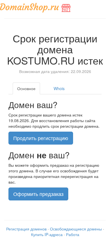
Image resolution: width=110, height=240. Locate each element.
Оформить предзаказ (38, 193)
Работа (72, 234)
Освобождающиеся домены (76, 229)
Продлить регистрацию (40, 137)
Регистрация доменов (26, 229)
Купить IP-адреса (47, 234)
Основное (26, 88)
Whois (59, 88)
